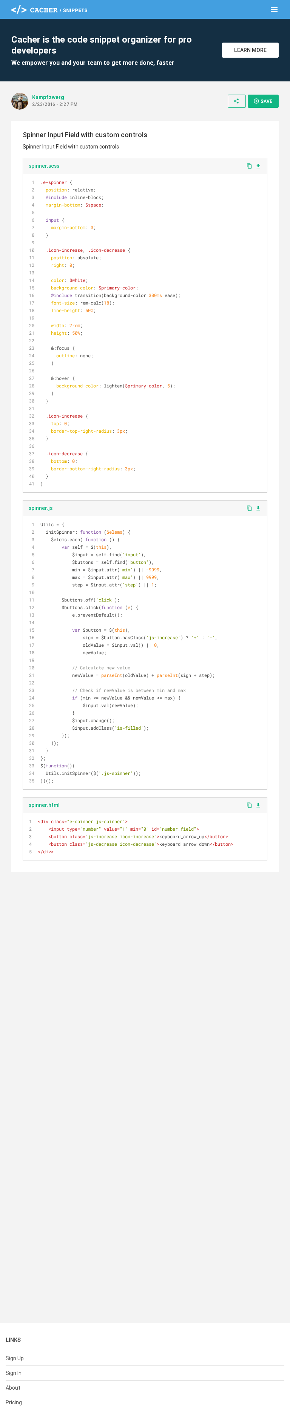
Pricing (14, 1402)
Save (262, 101)
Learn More (250, 50)
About (13, 1387)
